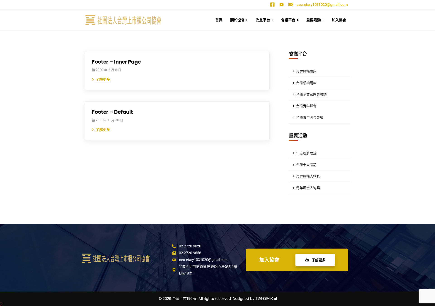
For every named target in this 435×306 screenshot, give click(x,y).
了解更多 (318, 260)
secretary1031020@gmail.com (322, 4)
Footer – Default (112, 112)
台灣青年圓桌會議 (309, 118)
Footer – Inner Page (116, 61)
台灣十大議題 (306, 165)
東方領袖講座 (306, 71)
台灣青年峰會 (306, 106)
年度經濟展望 (306, 153)
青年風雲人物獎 (308, 188)
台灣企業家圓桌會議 (311, 95)
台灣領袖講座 (306, 83)
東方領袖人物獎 (308, 176)
